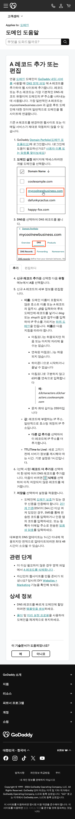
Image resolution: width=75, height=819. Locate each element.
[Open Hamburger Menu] (4, 5)
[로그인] (61, 5)
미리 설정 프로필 (38, 615)
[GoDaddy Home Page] (18, 735)
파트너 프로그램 (13, 702)
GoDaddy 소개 (12, 674)
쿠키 (58, 773)
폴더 (20, 615)
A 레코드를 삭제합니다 (38, 569)
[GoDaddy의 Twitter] (33, 760)
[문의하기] (53, 5)
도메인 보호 (44, 499)
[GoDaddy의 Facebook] (6, 760)
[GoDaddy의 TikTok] (24, 760)
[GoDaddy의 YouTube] (42, 760)
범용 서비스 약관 (32, 808)
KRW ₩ (62, 750)
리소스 (7, 693)
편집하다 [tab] (30, 267)
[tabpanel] (37, 404)
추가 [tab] (16, 267)
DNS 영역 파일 (35, 83)
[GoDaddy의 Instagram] (15, 760)
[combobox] (33, 41)
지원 (6, 684)
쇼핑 (6, 721)
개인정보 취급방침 (40, 773)
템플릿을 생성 (35, 608)
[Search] (65, 42)
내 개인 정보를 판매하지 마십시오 (37, 780)
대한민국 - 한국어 (14, 750)
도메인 (24, 25)
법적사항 (19, 773)
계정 (6, 712)
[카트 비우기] (68, 5)
